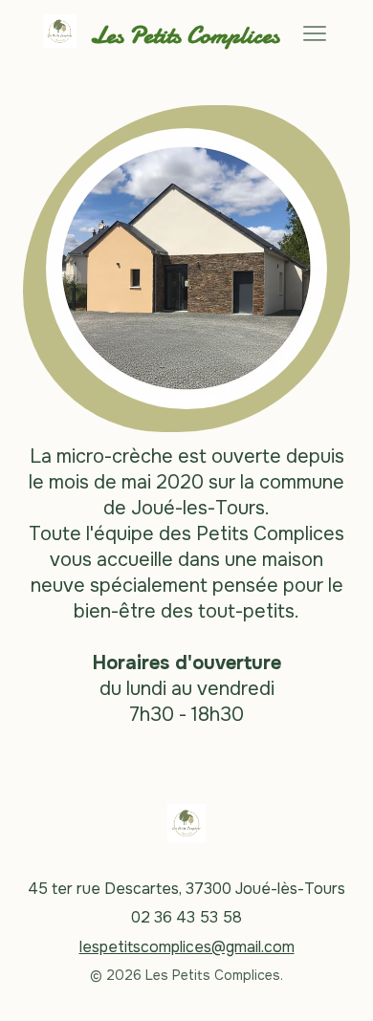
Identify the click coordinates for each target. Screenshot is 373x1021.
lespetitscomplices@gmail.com (187, 947)
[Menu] (315, 33)
